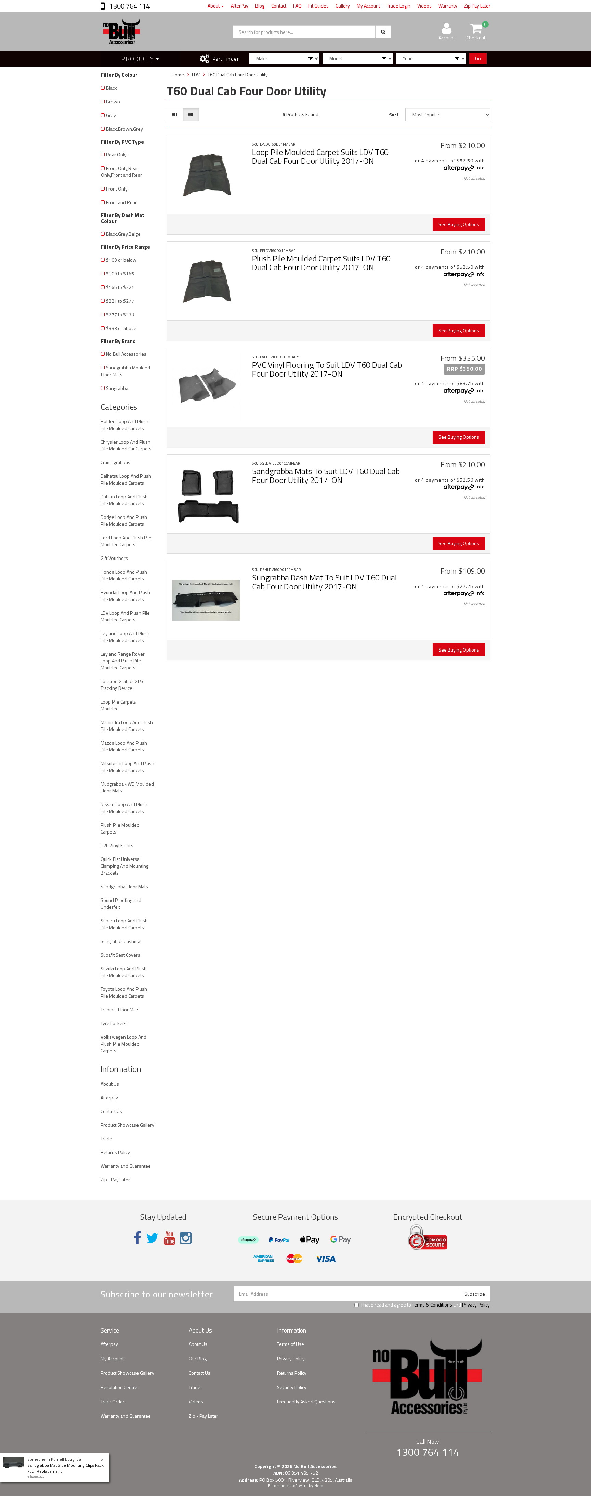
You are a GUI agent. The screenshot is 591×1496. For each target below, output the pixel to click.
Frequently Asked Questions (306, 1401)
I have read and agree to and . (425, 1304)
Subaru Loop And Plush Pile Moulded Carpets (124, 924)
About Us (110, 1083)
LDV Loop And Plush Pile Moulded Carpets (125, 616)
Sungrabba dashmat (121, 941)
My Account (368, 5)
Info (480, 167)
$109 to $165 (120, 273)
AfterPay (239, 5)
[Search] (383, 31)
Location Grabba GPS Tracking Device (122, 685)
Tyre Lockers (114, 1023)
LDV (196, 74)
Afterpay (109, 1097)
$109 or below (121, 259)
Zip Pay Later (477, 5)
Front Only (117, 188)
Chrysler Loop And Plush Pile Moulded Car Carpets (126, 445)
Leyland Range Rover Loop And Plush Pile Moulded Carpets (123, 660)
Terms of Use (290, 1344)
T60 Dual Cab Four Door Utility (238, 74)
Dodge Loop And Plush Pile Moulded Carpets (124, 520)
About (214, 5)
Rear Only (116, 154)
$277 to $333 (120, 314)
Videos (424, 5)
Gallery (343, 5)
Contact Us (111, 1111)
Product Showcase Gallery (127, 1124)
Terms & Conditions (432, 1304)
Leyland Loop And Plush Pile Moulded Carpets (125, 637)
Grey (111, 115)
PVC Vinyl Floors (117, 845)
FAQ (297, 5)
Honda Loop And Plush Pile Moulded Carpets (124, 575)
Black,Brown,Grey (124, 128)
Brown (113, 101)
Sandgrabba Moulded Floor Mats (125, 371)
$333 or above (121, 328)
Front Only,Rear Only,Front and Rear (121, 172)
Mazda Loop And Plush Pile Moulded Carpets (124, 746)
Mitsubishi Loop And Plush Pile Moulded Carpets (127, 767)
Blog (259, 5)
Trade (106, 1138)
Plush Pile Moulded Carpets (120, 828)
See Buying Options (458, 224)
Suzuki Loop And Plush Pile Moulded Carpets (124, 972)
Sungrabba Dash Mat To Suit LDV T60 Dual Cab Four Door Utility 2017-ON (324, 581)
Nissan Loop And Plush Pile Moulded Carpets (124, 808)
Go (478, 58)
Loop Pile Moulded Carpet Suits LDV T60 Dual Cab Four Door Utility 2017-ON (320, 156)
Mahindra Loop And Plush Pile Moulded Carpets (127, 726)
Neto (318, 1485)
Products (138, 58)
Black (111, 87)
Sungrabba (117, 388)
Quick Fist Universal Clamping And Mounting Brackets (124, 865)
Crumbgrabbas (115, 462)
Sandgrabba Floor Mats (124, 886)
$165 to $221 (120, 287)
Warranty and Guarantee (126, 1165)
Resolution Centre (119, 1387)
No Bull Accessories (126, 353)
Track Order (112, 1401)
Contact (278, 5)
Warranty (447, 5)
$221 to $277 (120, 300)
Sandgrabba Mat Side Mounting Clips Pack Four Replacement (65, 1468)
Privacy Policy (475, 1304)
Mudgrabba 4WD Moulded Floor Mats (127, 787)
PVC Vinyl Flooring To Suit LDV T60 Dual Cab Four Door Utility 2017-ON (327, 369)
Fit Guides (318, 5)
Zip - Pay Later (115, 1179)
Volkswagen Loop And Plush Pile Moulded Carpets (123, 1043)
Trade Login (398, 5)
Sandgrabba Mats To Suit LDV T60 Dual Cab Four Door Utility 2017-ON (326, 475)
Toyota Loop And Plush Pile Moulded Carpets (124, 992)
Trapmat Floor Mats (120, 1009)
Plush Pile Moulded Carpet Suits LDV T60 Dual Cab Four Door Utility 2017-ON (321, 262)
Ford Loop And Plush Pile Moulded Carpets (126, 541)
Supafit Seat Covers (120, 954)
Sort (393, 114)
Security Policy (291, 1387)
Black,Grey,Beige (123, 233)
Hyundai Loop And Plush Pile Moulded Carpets (125, 596)
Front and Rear (121, 202)
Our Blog (198, 1358)
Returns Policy (115, 1152)
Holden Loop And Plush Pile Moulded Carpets (124, 425)
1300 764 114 (129, 6)
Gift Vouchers (114, 558)
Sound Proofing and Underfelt (121, 903)
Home (178, 74)
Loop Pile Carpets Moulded (118, 705)
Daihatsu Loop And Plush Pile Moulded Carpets (126, 479)
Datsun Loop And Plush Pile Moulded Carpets (124, 500)
